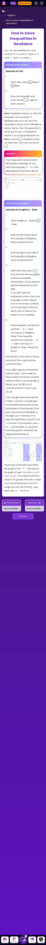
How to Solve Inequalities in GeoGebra (19, 22)
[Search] (36, 3)
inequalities (21, 54)
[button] (3, 15)
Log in (13, 3)
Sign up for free (25, 3)
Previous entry (13, 503)
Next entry (32, 503)
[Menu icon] (41, 3)
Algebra (11, 15)
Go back (23, 516)
